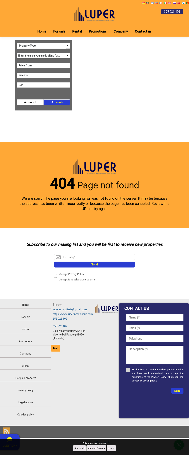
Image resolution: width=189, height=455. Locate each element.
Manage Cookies (96, 448)
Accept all (79, 448)
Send (94, 264)
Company (121, 31)
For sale (59, 31)
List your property (26, 377)
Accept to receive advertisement (78, 279)
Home (41, 31)
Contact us (143, 31)
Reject (111, 448)
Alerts (25, 365)
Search (59, 102)
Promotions (98, 31)
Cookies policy (25, 414)
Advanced (30, 102)
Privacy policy (25, 390)
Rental (77, 31)
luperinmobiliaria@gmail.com (70, 309)
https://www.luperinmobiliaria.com (73, 314)
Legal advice (25, 402)
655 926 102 (60, 318)
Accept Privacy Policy (71, 273)
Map (55, 348)
